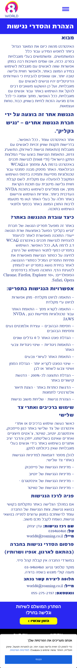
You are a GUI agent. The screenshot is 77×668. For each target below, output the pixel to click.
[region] (38, 651)
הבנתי (38, 659)
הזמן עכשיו (39, 621)
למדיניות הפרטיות (19, 650)
